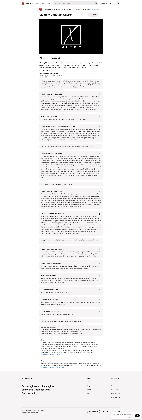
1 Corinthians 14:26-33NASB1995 (52, 214)
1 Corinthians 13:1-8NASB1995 (51, 154)
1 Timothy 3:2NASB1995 (49, 299)
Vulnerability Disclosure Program (30, 412)
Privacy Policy (35, 410)
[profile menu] (117, 3)
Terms (42, 410)
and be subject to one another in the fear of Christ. (57, 314)
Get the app (104, 3)
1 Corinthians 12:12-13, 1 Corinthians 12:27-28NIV (58, 126)
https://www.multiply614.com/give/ (51, 354)
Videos (48, 3)
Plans (42, 3)
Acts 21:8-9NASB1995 (48, 275)
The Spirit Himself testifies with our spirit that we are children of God (63, 119)
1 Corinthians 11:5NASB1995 (51, 263)
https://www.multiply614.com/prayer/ (52, 367)
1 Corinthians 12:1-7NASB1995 (51, 94)
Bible (37, 3)
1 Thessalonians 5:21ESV (49, 289)
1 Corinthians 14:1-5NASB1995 (51, 191)
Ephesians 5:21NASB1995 (50, 312)
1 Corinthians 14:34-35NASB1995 (52, 249)
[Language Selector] (111, 3)
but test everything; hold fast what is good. (55, 292)
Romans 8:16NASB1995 (49, 117)
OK (137, 415)
